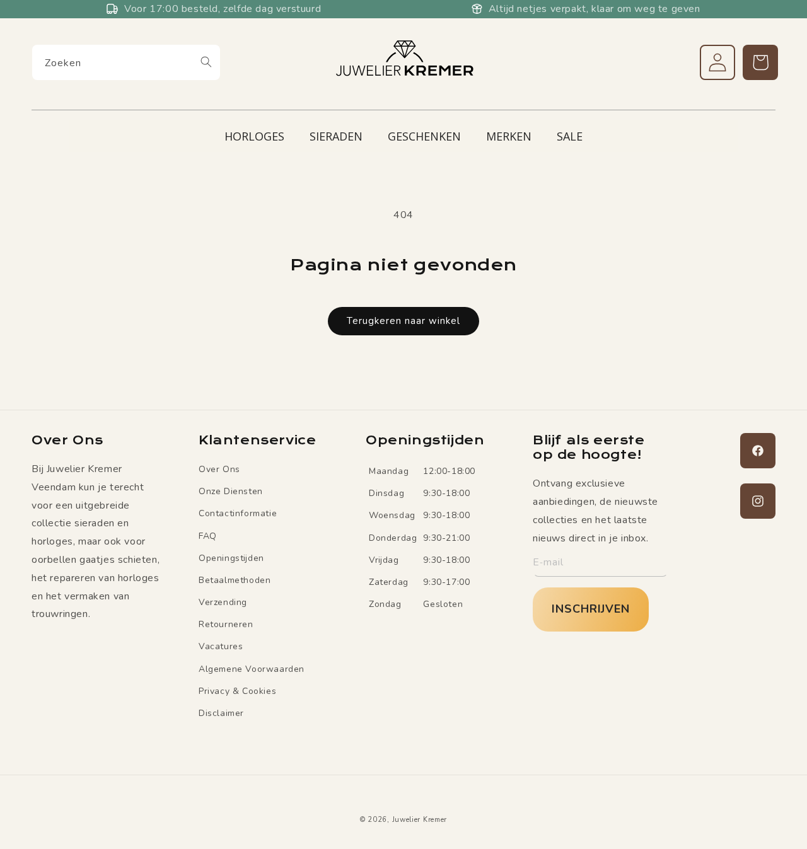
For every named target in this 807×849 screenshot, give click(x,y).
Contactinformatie (238, 513)
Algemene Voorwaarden (252, 669)
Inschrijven (591, 608)
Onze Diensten (231, 491)
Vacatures (221, 647)
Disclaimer (221, 713)
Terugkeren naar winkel (403, 321)
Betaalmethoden (234, 580)
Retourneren (226, 624)
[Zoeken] (206, 62)
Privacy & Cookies (237, 691)
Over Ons (219, 469)
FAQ (208, 536)
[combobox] (126, 62)
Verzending (223, 602)
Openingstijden (231, 558)
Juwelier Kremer (420, 819)
